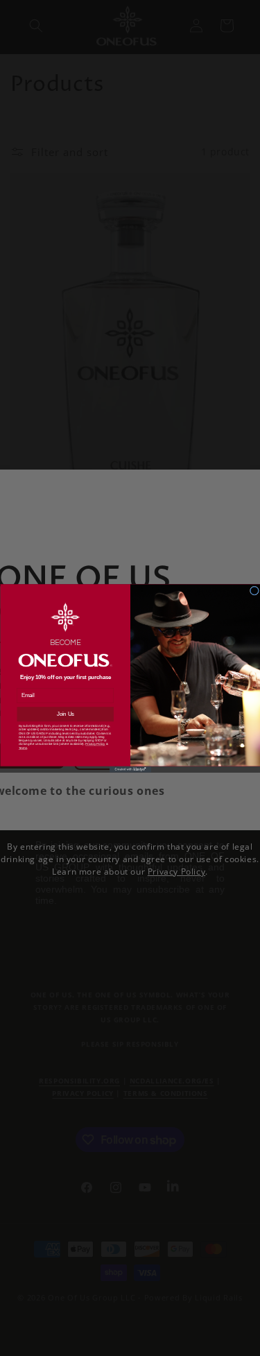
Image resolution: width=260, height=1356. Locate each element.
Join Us (64, 713)
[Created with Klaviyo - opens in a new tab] (130, 769)
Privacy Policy (95, 744)
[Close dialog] (254, 590)
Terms (22, 747)
